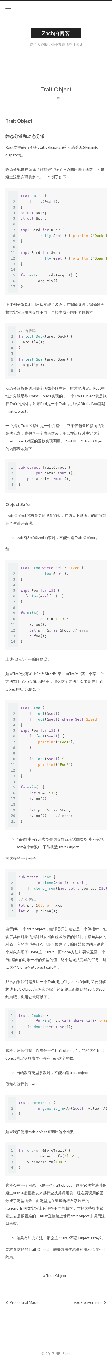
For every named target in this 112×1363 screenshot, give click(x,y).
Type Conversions (86, 1302)
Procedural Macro (24, 1302)
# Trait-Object (54, 1275)
